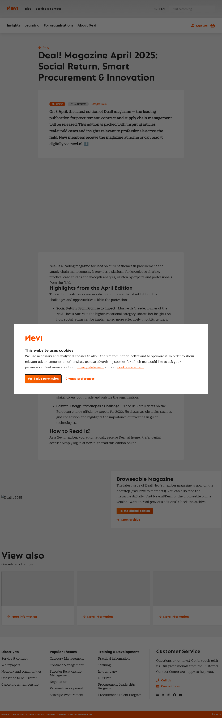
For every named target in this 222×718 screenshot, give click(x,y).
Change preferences (80, 378)
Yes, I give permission (43, 378)
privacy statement (90, 367)
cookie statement (130, 367)
